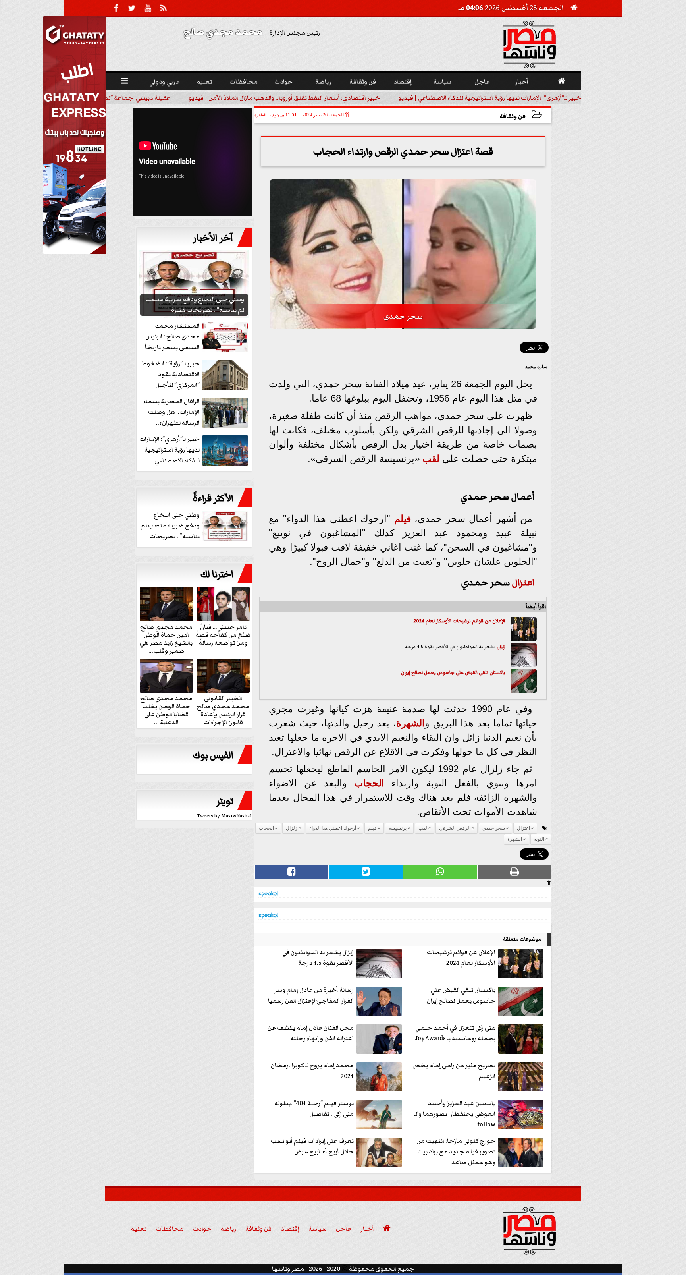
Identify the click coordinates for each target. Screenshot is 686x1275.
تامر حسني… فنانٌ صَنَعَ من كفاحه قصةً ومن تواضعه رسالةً (223, 634)
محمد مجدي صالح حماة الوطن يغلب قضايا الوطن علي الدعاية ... (166, 710)
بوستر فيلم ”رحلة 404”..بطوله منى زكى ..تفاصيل (314, 1108)
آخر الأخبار (213, 238)
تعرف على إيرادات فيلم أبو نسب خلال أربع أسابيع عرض (312, 1146)
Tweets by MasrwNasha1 (224, 816)
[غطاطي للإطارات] (74, 252)
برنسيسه (398, 828)
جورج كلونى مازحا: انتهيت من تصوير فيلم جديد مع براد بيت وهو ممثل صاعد (455, 1151)
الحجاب (369, 783)
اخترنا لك (216, 574)
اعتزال (523, 583)
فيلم (402, 518)
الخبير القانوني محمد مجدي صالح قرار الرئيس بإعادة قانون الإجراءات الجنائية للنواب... (223, 714)
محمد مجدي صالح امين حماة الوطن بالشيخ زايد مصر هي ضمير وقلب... (166, 638)
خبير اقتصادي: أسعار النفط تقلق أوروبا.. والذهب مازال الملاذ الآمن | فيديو (485, 97)
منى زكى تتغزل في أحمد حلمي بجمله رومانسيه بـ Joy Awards (455, 1033)
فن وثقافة (513, 116)
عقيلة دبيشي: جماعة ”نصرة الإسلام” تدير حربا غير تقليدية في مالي (285, 97)
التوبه (539, 839)
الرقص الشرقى (454, 828)
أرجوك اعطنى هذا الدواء (332, 828)
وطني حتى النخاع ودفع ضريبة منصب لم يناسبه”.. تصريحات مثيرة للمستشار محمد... (195, 526)
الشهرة (410, 723)
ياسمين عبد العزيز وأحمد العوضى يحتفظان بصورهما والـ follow (454, 1113)
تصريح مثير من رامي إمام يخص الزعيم (453, 1071)
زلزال (501, 647)
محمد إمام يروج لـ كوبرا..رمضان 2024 (312, 1071)
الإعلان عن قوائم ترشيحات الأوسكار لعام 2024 (459, 621)
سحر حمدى (493, 828)
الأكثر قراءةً (213, 498)
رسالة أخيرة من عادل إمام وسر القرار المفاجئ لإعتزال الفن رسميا (311, 995)
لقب (430, 458)
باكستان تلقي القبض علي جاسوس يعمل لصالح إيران (453, 672)
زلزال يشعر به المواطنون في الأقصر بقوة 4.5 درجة (318, 957)
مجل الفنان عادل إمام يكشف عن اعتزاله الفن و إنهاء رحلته (311, 1033)
